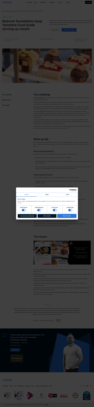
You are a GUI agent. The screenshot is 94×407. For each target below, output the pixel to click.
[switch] (39, 210)
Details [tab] (47, 194)
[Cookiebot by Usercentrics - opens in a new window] (70, 190)
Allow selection (47, 215)
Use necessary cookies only (27, 215)
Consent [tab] (26, 194)
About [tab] (67, 194)
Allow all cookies (67, 215)
